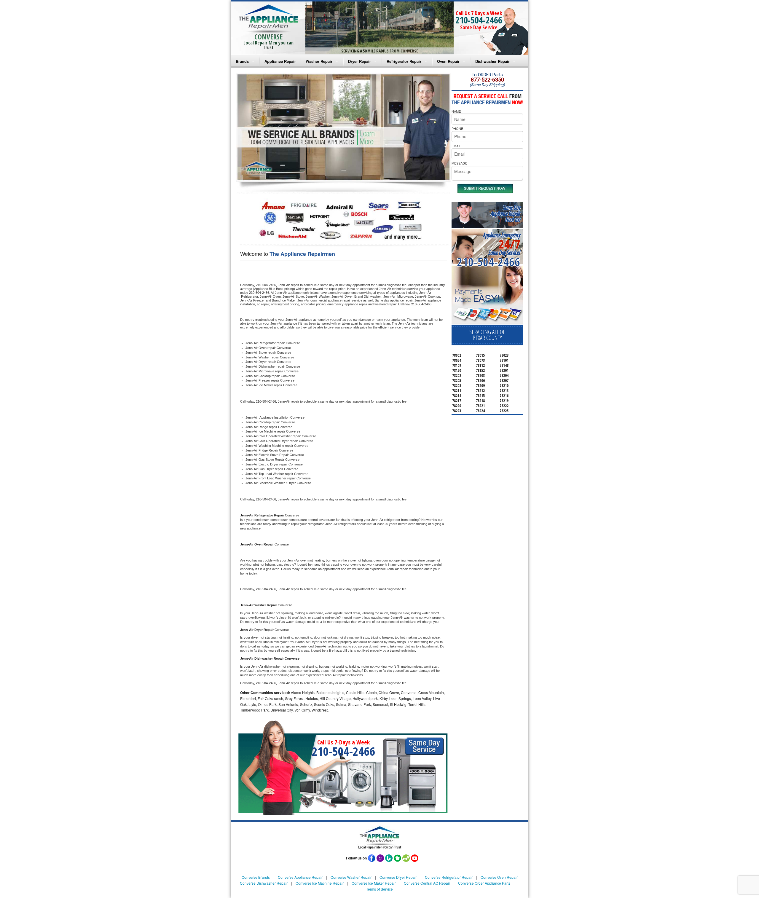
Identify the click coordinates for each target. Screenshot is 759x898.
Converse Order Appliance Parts (484, 883)
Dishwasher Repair (492, 61)
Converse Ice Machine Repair (320, 883)
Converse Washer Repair (351, 877)
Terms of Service (379, 888)
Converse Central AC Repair (427, 883)
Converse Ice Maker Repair (374, 883)
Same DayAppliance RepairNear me (505, 214)
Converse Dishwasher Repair (264, 883)
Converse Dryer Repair (398, 877)
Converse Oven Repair (499, 877)
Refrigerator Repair (404, 61)
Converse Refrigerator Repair (449, 877)
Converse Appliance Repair (300, 877)
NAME (456, 111)
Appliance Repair (280, 61)
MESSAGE (459, 163)
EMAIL (456, 145)
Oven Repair (448, 61)
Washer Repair (319, 61)
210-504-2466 (478, 20)
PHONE (457, 128)
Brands (242, 61)
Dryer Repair (359, 61)
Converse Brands (256, 877)
